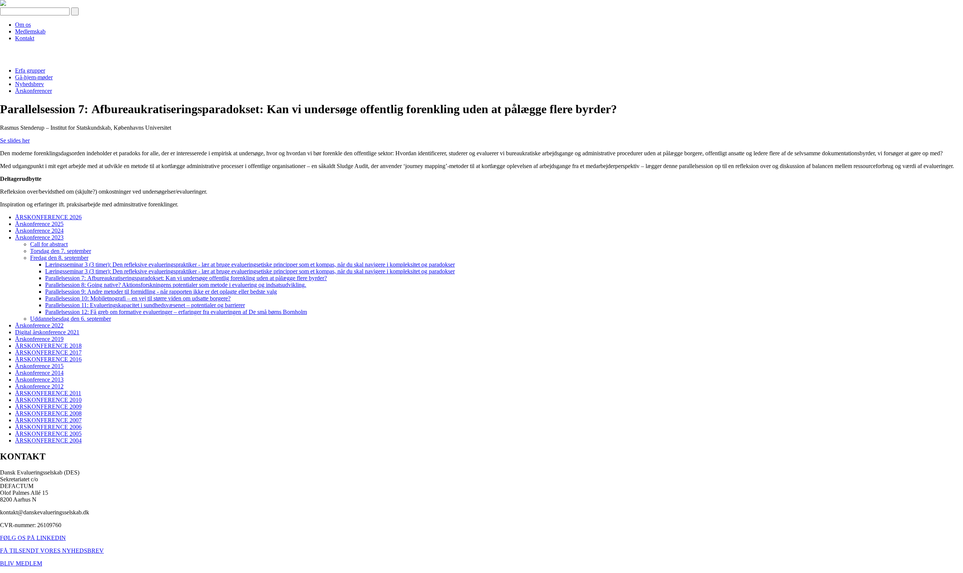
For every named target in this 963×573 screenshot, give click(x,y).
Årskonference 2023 (39, 237)
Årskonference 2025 (39, 224)
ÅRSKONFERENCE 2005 (48, 434)
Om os (23, 24)
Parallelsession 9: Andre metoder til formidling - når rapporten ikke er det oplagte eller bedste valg (161, 291)
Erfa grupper (30, 70)
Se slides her (15, 140)
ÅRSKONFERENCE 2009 (48, 406)
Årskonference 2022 (39, 325)
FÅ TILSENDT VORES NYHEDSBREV (52, 550)
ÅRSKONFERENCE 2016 (48, 359)
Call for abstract (49, 244)
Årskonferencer (33, 91)
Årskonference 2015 (39, 366)
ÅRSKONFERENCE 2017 (48, 352)
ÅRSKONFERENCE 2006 (48, 427)
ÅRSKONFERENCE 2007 (48, 420)
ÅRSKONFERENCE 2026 (48, 217)
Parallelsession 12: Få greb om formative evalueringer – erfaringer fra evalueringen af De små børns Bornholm (176, 312)
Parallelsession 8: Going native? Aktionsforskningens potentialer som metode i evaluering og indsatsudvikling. (175, 285)
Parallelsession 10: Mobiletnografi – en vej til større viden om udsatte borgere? (138, 298)
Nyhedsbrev (29, 84)
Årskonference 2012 (39, 386)
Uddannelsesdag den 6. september (70, 318)
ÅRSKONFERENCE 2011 (48, 393)
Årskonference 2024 (39, 230)
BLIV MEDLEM (21, 563)
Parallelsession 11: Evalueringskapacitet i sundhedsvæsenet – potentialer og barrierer (145, 305)
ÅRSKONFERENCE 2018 (48, 346)
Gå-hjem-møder (34, 77)
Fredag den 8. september (59, 258)
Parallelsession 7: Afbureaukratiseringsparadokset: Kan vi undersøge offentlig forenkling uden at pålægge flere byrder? (186, 278)
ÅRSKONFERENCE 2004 (48, 440)
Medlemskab (30, 31)
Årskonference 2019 (39, 339)
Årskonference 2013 (39, 379)
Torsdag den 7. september (60, 251)
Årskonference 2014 (39, 373)
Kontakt (24, 38)
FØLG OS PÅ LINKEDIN (33, 538)
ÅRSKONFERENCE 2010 (48, 400)
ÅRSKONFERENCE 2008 (48, 413)
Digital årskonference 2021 (47, 332)
